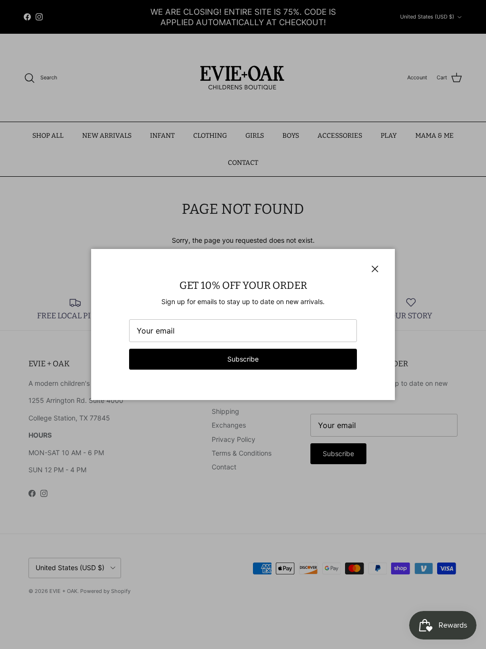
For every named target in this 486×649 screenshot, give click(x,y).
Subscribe (243, 359)
